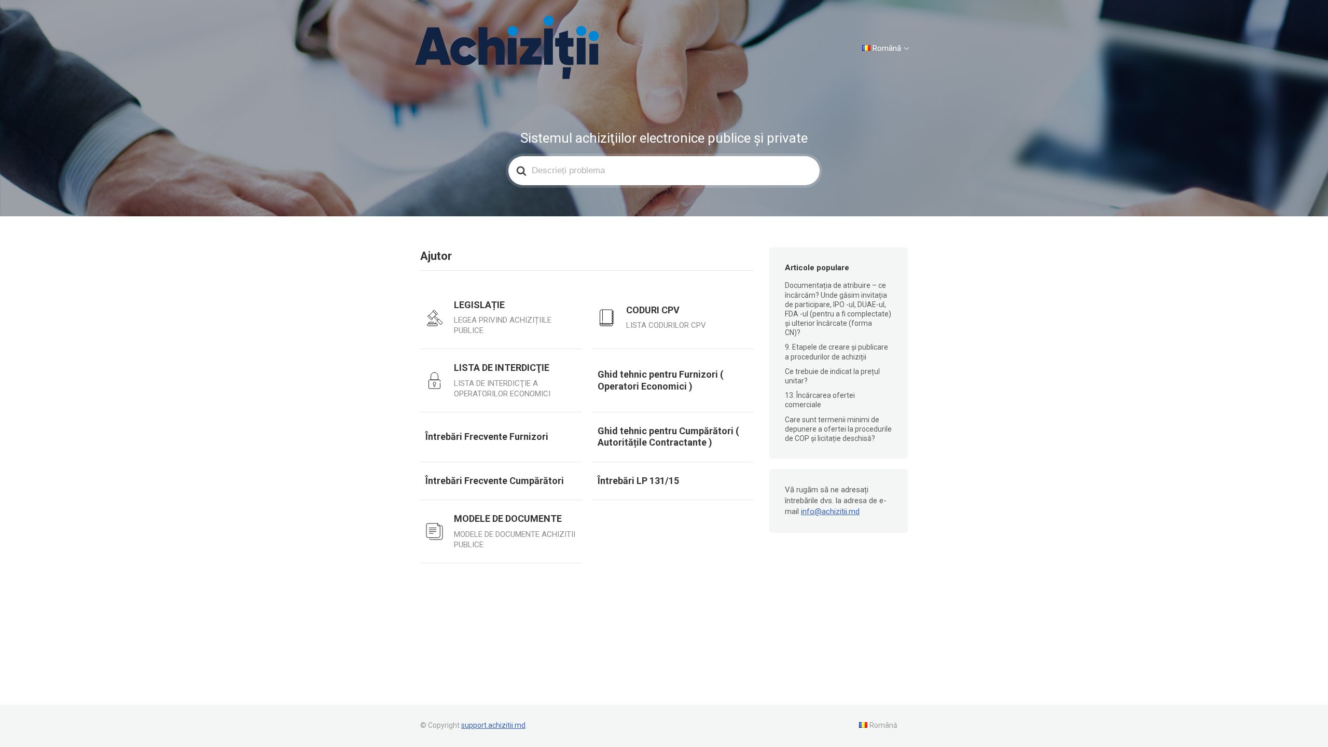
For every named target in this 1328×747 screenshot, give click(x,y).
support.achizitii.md (493, 725)
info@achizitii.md (830, 511)
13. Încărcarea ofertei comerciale (820, 400)
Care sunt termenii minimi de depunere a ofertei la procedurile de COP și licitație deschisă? (838, 429)
